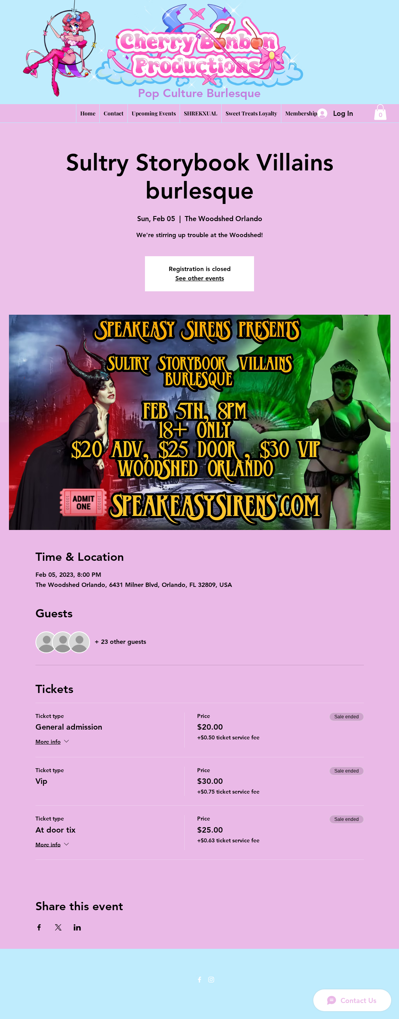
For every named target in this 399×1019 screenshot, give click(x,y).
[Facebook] (199, 980)
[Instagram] (211, 980)
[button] (380, 112)
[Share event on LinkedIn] (77, 927)
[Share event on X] (58, 927)
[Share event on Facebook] (39, 927)
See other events (199, 278)
